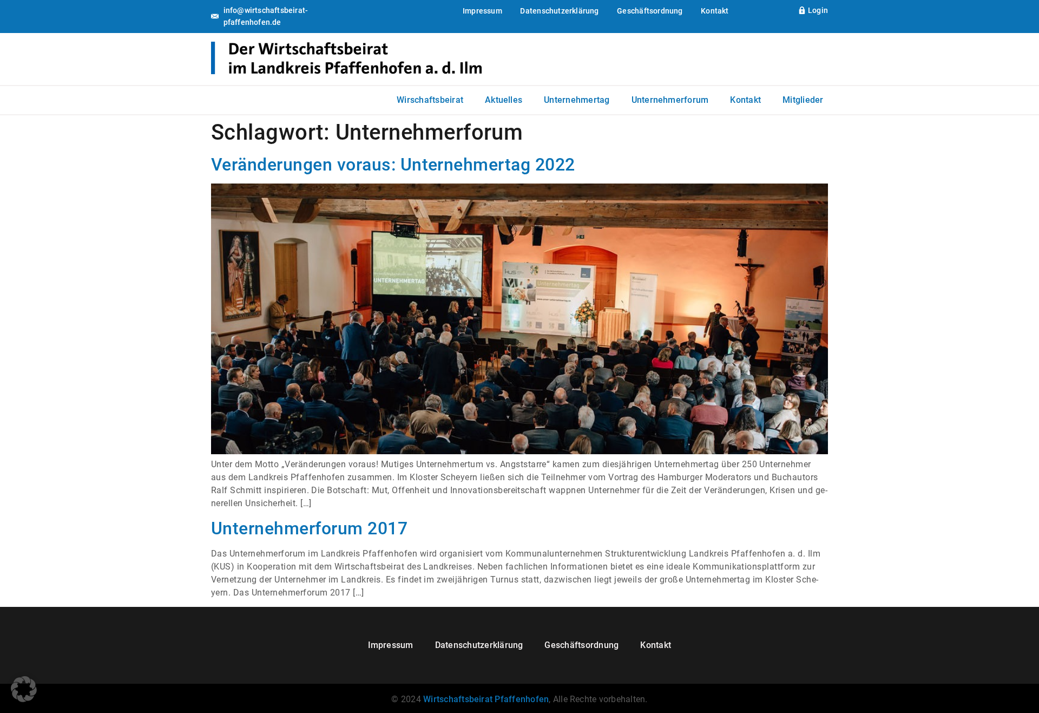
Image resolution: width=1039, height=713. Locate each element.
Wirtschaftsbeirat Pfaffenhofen (486, 699)
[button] (24, 689)
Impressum (482, 10)
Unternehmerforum (670, 100)
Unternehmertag (576, 100)
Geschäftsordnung (649, 10)
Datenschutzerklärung (559, 10)
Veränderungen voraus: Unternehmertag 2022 (393, 164)
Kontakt (714, 10)
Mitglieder (802, 100)
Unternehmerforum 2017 (309, 528)
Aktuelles (503, 100)
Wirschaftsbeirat (430, 100)
